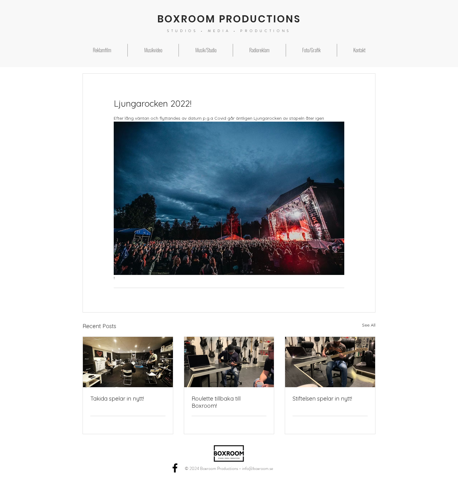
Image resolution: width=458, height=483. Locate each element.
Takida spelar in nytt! (117, 398)
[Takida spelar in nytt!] (128, 362)
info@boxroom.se (257, 468)
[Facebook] (175, 468)
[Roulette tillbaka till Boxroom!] (229, 362)
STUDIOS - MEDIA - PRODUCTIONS (229, 30)
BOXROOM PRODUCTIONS (229, 19)
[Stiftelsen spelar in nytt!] (330, 362)
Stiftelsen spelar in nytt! (322, 398)
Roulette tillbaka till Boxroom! (216, 402)
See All (368, 325)
